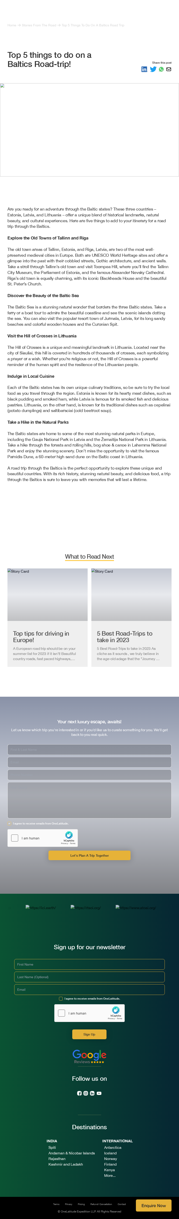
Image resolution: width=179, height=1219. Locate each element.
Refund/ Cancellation (101, 1204)
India (52, 1141)
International (117, 1141)
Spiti (52, 1147)
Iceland (110, 1153)
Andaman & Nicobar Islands (71, 1153)
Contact (122, 1204)
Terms (56, 1204)
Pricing (81, 1204)
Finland (110, 1164)
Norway (110, 1159)
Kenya (109, 1170)
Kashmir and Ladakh (65, 1164)
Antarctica (112, 1147)
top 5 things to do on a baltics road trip (93, 25)
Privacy (68, 1204)
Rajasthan (56, 1159)
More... (110, 1175)
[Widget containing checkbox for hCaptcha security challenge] (42, 838)
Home (11, 25)
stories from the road (39, 25)
